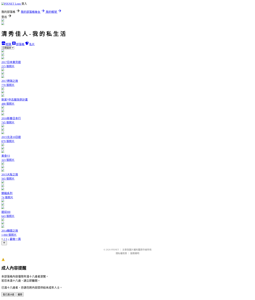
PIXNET (115, 249)
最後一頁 (15, 239)
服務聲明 (134, 253)
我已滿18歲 (8, 294)
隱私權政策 (121, 253)
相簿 (9, 44)
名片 (32, 44)
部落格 (20, 44)
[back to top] (4, 243)
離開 (20, 294)
